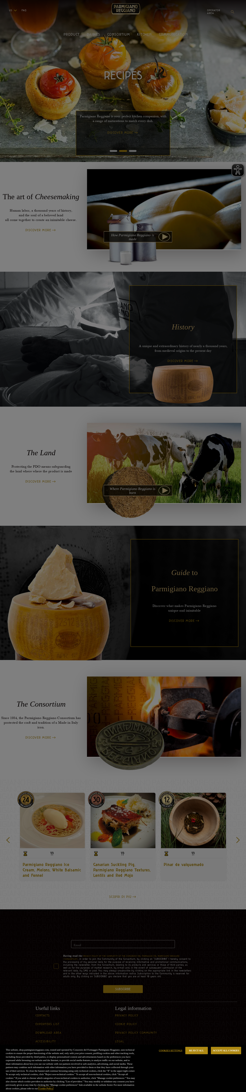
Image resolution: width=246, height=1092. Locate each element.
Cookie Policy (46, 1088)
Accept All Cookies (226, 1050)
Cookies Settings (170, 1050)
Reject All (196, 1050)
